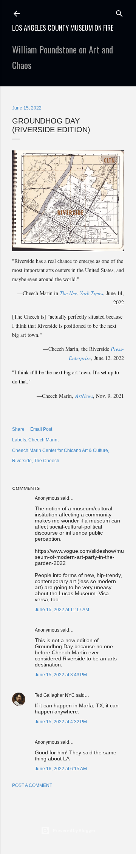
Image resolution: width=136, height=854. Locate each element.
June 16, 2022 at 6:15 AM (61, 768)
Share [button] (18, 429)
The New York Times (81, 293)
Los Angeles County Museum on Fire (62, 28)
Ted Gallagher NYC (55, 695)
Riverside (22, 460)
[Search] (119, 12)
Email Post (41, 429)
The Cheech (46, 460)
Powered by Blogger (74, 830)
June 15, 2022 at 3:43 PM (61, 674)
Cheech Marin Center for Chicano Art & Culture (60, 450)
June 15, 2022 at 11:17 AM (62, 609)
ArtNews (84, 395)
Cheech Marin (42, 440)
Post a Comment (32, 785)
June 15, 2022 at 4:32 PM (61, 721)
